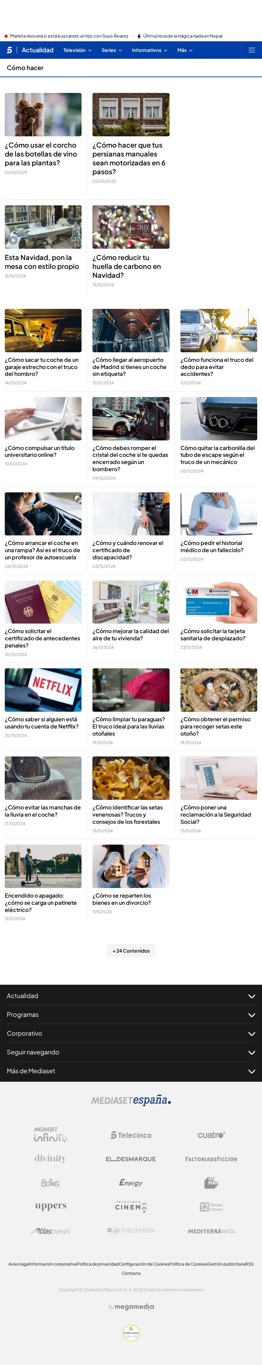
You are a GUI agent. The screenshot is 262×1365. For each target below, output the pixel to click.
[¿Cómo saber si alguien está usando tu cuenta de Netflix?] (43, 690)
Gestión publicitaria (226, 1264)
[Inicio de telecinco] (9, 49)
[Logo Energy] (131, 1182)
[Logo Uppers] (50, 1206)
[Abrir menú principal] (251, 49)
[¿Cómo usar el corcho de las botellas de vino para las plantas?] (43, 114)
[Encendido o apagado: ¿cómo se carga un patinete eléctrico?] (43, 866)
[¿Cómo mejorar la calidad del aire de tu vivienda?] (130, 602)
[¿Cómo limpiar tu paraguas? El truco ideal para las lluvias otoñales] (130, 690)
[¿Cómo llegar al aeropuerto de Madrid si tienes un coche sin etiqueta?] (130, 330)
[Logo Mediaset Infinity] (50, 1135)
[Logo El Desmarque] (131, 1159)
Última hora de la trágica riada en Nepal (182, 36)
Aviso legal (19, 1264)
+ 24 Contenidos (131, 950)
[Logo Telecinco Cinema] (131, 1207)
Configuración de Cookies (144, 1264)
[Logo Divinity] (50, 1159)
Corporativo (24, 1033)
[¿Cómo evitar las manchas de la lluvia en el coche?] (43, 778)
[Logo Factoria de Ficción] (211, 1159)
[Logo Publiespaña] (131, 1230)
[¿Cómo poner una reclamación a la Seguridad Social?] (218, 778)
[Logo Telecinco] (131, 1135)
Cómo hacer (25, 67)
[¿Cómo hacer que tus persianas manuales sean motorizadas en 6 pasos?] (130, 114)
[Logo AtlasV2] (51, 1231)
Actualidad (38, 50)
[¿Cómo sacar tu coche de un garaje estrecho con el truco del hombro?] (43, 330)
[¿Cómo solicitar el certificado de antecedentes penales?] (43, 602)
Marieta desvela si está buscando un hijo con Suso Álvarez (69, 36)
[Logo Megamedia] (134, 1306)
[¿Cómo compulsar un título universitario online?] (43, 418)
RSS (250, 1264)
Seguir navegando (33, 1052)
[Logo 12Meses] (211, 1207)
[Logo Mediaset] (131, 1104)
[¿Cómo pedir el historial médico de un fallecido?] (218, 514)
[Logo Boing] (50, 1182)
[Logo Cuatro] (211, 1135)
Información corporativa (53, 1264)
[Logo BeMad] (211, 1182)
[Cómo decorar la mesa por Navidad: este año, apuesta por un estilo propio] (43, 227)
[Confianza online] (131, 1339)
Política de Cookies (188, 1264)
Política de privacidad (98, 1264)
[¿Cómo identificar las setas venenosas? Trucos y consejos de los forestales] (130, 778)
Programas (23, 1014)
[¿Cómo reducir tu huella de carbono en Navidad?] (130, 227)
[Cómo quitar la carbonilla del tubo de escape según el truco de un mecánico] (218, 418)
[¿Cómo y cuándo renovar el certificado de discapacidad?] (130, 514)
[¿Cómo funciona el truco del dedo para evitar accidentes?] (218, 330)
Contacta (131, 1273)
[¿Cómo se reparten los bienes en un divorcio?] (130, 866)
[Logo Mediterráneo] (211, 1230)
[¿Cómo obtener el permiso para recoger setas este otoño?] (218, 690)
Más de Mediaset (31, 1071)
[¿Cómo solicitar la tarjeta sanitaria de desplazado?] (218, 602)
